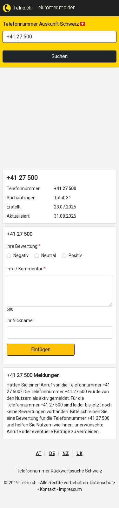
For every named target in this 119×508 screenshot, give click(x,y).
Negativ (21, 255)
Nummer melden (57, 7)
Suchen (59, 56)
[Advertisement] (59, 119)
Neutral (48, 255)
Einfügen (40, 349)
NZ (66, 453)
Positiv (75, 255)
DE (52, 453)
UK (79, 453)
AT (39, 453)
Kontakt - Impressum (61, 489)
